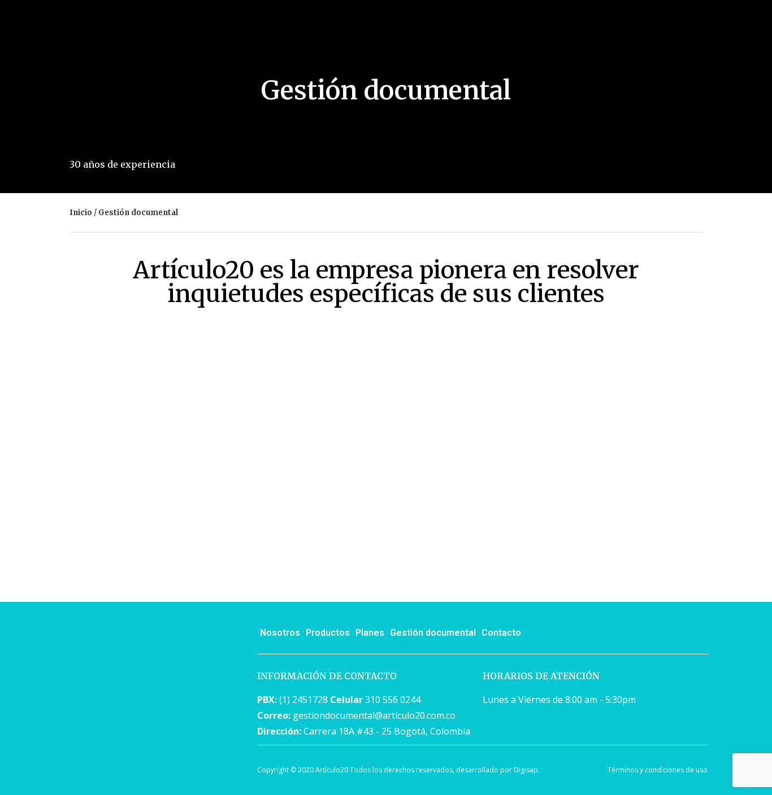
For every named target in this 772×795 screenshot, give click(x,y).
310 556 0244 (392, 699)
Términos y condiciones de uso (658, 770)
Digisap (526, 770)
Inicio (81, 212)
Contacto (501, 632)
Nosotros (280, 632)
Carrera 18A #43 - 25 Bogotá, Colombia (386, 731)
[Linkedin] (694, 634)
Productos (328, 632)
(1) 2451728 (303, 699)
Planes (369, 632)
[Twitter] (663, 634)
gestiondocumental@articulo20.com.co (374, 715)
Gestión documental (433, 632)
